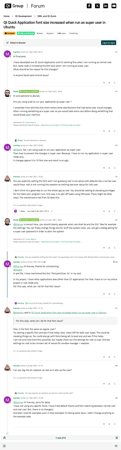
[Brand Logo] (24, 6)
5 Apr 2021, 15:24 (35, 176)
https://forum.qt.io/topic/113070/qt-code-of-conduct (60, 125)
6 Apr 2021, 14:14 (35, 308)
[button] (4, 446)
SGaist (16, 91)
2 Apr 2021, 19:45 (55, 91)
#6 (116, 261)
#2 (116, 91)
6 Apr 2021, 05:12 (35, 261)
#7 (116, 308)
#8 (116, 365)
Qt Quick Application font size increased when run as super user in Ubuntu (68, 312)
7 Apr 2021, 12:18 (35, 397)
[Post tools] (115, 82)
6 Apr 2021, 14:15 (35, 365)
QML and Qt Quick (27, 33)
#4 (116, 176)
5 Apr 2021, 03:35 (35, 145)
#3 (116, 145)
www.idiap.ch (31, 122)
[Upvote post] (104, 82)
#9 (116, 397)
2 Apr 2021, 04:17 (35, 51)
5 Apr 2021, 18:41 (55, 219)
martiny (16, 51)
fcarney (16, 176)
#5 (116, 219)
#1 (116, 51)
